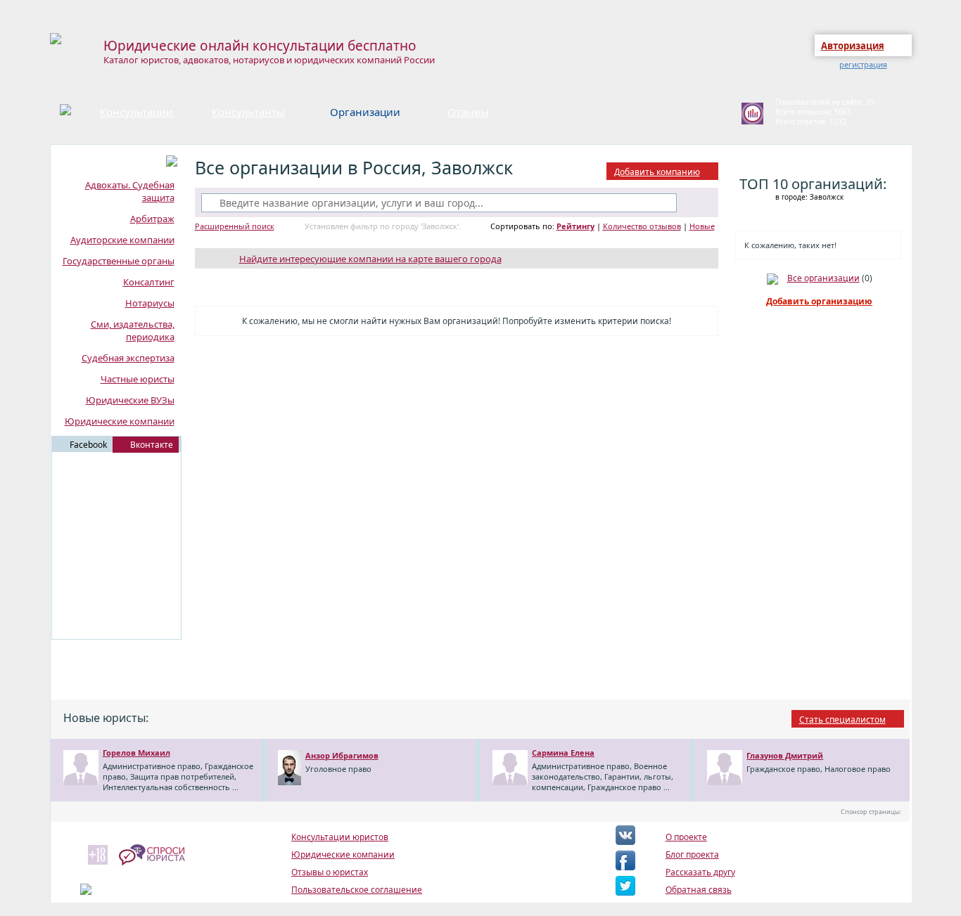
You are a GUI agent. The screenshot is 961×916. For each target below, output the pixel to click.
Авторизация (852, 45)
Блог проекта (692, 854)
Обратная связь (699, 890)
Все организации (823, 278)
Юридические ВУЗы (130, 400)
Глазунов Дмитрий (784, 755)
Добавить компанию (657, 172)
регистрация (863, 64)
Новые (702, 226)
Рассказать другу (700, 872)
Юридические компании (119, 421)
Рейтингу (575, 226)
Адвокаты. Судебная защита (129, 191)
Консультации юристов (339, 837)
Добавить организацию (819, 301)
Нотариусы (149, 303)
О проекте (686, 837)
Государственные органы (118, 260)
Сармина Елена (563, 752)
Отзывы (468, 112)
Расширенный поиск (234, 226)
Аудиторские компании (122, 239)
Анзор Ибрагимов (341, 755)
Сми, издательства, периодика (132, 330)
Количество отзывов (642, 226)
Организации (365, 112)
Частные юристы (137, 379)
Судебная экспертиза (128, 357)
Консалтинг (148, 282)
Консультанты (248, 112)
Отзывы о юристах (329, 872)
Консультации (136, 112)
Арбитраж (152, 218)
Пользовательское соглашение (356, 890)
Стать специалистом (842, 719)
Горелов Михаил (136, 752)
